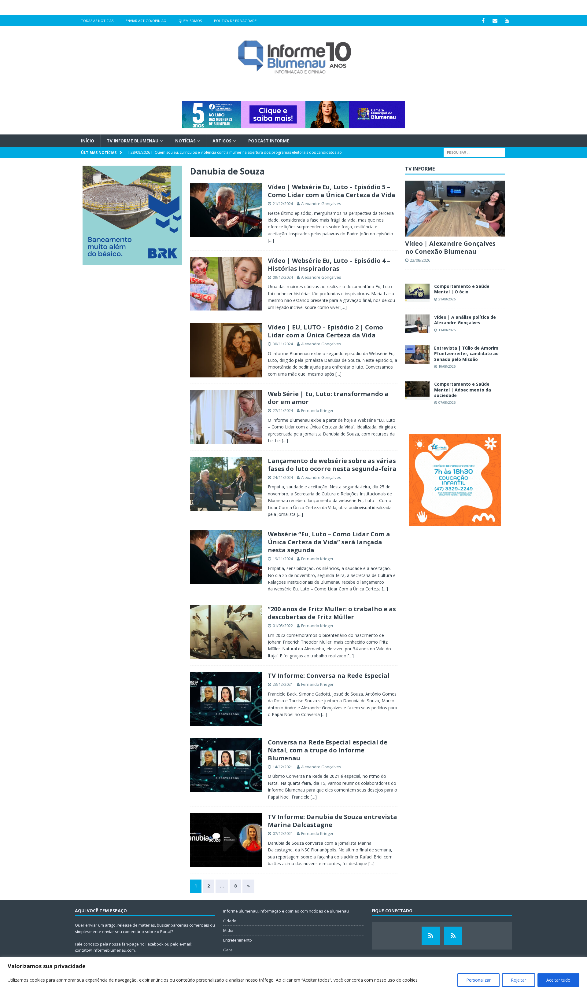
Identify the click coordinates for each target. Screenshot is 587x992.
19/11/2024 (283, 558)
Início (87, 141)
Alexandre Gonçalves (321, 203)
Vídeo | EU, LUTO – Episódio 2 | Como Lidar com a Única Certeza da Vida (325, 331)
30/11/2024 (283, 344)
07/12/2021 (283, 833)
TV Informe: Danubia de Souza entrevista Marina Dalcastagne (332, 821)
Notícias (185, 141)
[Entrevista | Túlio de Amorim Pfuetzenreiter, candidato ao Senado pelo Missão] (417, 354)
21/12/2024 (283, 203)
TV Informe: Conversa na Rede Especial (328, 675)
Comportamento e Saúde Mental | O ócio (461, 289)
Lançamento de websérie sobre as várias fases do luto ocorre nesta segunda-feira (332, 465)
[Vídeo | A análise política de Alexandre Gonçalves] (417, 323)
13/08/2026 (447, 330)
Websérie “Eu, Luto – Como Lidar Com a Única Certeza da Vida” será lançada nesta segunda (329, 542)
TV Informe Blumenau (132, 141)
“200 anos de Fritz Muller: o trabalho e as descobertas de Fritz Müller (332, 613)
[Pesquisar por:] (474, 152)
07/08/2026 (447, 402)
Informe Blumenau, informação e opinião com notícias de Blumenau (286, 911)
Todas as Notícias (97, 20)
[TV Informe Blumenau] (431, 936)
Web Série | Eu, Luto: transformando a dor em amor (328, 398)
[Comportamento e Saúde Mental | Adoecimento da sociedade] (417, 390)
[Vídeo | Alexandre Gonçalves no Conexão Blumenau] (455, 209)
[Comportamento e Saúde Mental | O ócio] (417, 293)
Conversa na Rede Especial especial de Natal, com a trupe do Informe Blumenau (327, 750)
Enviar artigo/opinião (146, 20)
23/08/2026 (420, 260)
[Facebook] (483, 20)
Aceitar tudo (558, 980)
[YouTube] (507, 20)
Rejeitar (518, 980)
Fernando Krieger (317, 410)
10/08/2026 (447, 366)
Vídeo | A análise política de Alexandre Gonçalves (465, 319)
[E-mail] (495, 20)
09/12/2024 (283, 277)
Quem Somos (190, 20)
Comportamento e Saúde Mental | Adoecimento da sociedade (462, 389)
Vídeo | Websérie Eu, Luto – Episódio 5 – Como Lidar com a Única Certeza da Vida (331, 191)
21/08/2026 (447, 299)
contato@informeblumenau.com (105, 950)
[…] (271, 240)
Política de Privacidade (235, 20)
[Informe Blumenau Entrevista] (453, 936)
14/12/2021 (283, 767)
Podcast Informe (268, 141)
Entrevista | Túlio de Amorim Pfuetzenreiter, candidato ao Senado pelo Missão (466, 353)
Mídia (228, 930)
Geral (228, 950)
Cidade (229, 921)
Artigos (221, 141)
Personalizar (478, 980)
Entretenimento (237, 940)
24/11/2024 (283, 477)
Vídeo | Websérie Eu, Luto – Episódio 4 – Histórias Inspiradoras (329, 264)
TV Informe (420, 168)
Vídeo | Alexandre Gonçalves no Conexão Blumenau (450, 247)
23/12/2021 (283, 684)
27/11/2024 (283, 410)
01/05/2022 (283, 625)
